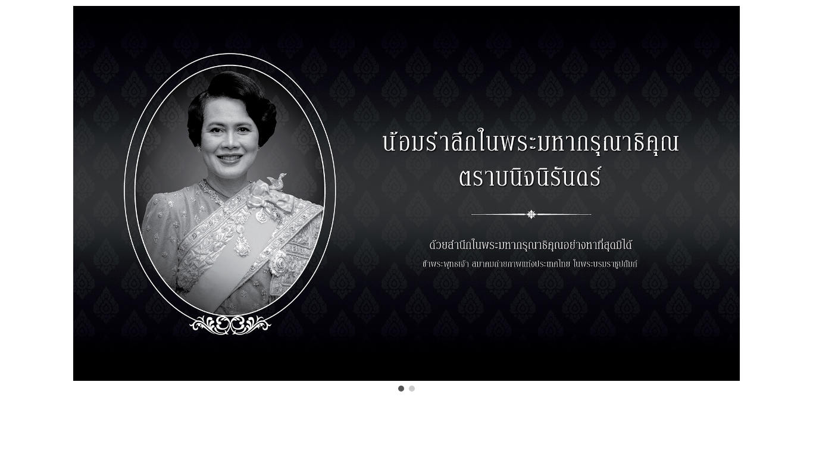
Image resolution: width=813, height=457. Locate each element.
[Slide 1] (401, 389)
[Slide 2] (412, 389)
